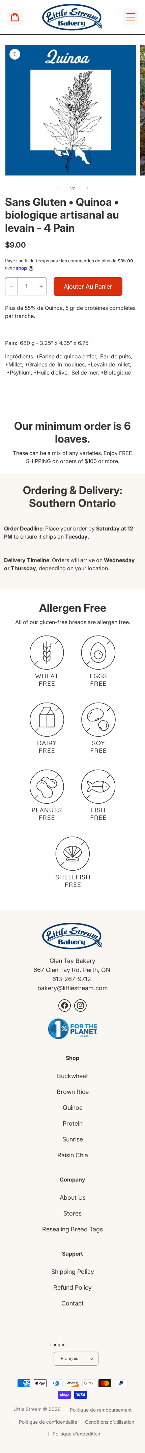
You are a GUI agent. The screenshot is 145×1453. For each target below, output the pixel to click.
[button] (130, 17)
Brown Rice (73, 1091)
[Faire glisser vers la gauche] (57, 188)
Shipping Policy (72, 1271)
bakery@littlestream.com (72, 988)
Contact (72, 1303)
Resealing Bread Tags (72, 1229)
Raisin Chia (72, 1155)
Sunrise (72, 1139)
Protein (73, 1123)
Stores (72, 1213)
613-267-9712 (72, 978)
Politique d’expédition (76, 1433)
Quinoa (73, 1107)
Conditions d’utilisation (109, 1422)
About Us (73, 1197)
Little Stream (27, 1409)
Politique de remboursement (101, 1410)
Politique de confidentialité (48, 1422)
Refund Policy (72, 1287)
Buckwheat (72, 1075)
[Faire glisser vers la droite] (87, 188)
